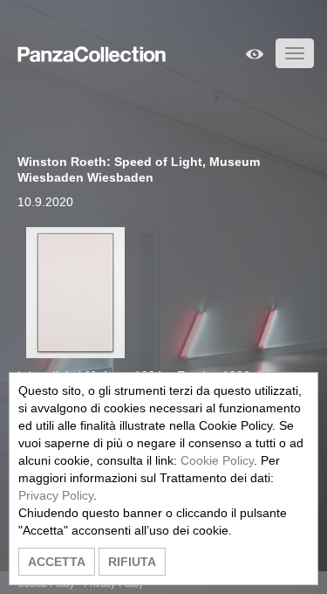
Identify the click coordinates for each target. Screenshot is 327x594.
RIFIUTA (132, 562)
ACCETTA (56, 562)
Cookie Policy (217, 460)
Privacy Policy (55, 495)
